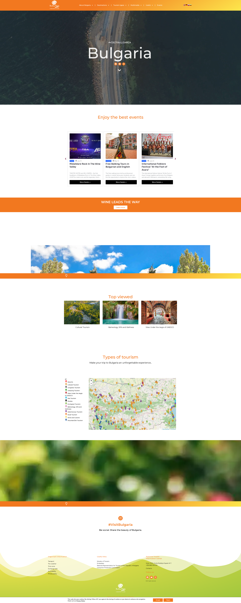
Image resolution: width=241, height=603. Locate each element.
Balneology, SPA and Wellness (121, 327)
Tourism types (118, 5)
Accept (158, 600)
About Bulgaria (85, 5)
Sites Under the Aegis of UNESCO (160, 327)
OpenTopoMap (165, 429)
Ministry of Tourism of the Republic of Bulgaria (120, 597)
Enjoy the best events (120, 117)
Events (159, 5)
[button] (65, 159)
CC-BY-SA (173, 429)
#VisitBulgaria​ (120, 525)
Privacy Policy (80, 601)
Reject (168, 600)
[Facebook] (115, 63)
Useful (148, 5)
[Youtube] (119, 63)
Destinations (102, 5)
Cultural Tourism (83, 327)
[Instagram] (123, 63)
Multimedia (135, 5)
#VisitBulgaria (119, 42)
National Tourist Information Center (154, 557)
